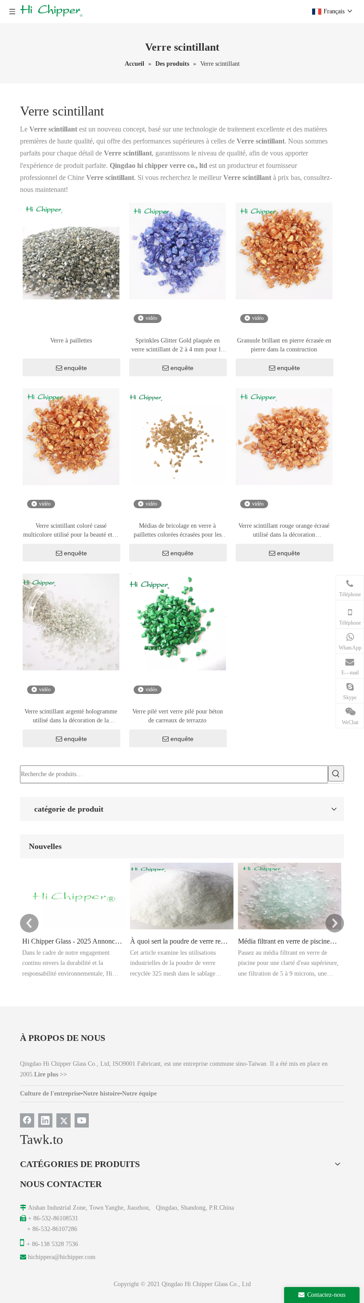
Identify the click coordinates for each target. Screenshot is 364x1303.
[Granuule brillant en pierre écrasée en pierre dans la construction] (284, 250)
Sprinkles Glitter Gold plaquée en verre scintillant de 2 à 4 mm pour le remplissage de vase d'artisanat (177, 345)
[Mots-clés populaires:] (336, 773)
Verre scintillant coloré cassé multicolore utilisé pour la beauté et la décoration (71, 530)
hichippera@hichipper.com (61, 1257)
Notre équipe (139, 1093)
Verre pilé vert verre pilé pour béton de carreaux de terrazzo (177, 716)
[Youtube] (82, 1120)
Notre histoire (101, 1093)
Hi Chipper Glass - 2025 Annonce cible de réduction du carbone (72, 941)
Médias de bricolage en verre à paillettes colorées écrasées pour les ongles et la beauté (178, 530)
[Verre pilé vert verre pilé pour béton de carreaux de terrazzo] (177, 621)
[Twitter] (63, 1120)
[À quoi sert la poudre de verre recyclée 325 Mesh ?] (181, 929)
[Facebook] (27, 1120)
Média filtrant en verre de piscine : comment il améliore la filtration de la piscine (288, 941)
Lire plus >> (50, 1074)
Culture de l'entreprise (50, 1093)
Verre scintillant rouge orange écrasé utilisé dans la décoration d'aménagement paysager (283, 530)
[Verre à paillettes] (71, 250)
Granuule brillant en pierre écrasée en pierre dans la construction (284, 345)
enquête (75, 367)
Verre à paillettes (71, 340)
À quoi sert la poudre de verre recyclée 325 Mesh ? (180, 941)
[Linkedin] (45, 1120)
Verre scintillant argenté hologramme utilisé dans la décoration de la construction (70, 716)
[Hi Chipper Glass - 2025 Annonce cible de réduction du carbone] (74, 929)
